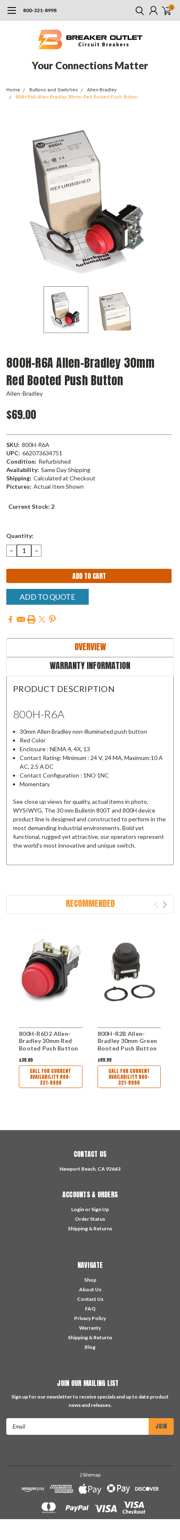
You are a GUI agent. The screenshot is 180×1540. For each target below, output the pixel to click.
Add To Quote (47, 596)
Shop (90, 1280)
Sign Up (100, 1209)
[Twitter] (42, 619)
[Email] (21, 619)
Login (77, 1209)
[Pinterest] (52, 619)
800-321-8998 (40, 10)
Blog (90, 1347)
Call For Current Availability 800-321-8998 (50, 1076)
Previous (14, 198)
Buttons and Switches (53, 90)
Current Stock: (31, 506)
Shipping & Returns (90, 1228)
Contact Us (90, 1299)
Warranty (90, 1328)
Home (13, 90)
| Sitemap (90, 1475)
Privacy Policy (90, 1318)
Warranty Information (90, 665)
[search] (137, 10)
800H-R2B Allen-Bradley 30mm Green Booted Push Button (127, 1041)
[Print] (31, 619)
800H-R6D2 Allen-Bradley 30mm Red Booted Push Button (48, 1041)
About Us (90, 1289)
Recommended (90, 903)
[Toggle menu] (11, 14)
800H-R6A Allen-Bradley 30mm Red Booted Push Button (76, 97)
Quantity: (19, 535)
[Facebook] (10, 619)
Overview (90, 646)
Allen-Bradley (101, 90)
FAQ (90, 1308)
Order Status (90, 1219)
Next (165, 198)
